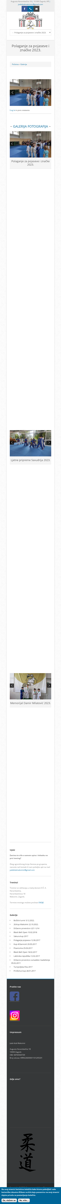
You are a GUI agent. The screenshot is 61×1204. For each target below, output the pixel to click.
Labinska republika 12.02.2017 (27, 956)
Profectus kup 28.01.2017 (25, 971)
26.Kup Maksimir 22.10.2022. (26, 924)
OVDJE (41, 902)
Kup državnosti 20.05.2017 (25, 944)
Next (48, 92)
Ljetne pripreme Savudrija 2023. (30, 460)
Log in (12, 110)
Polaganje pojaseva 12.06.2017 (27, 940)
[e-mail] (36, 9)
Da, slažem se (9, 1200)
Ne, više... (23, 1200)
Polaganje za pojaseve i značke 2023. (30, 162)
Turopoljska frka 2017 (23, 967)
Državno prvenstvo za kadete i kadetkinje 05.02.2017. (30, 961)
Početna (15, 64)
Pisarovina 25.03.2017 (23, 948)
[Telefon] (30, 9)
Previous (12, 92)
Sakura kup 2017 (21, 936)
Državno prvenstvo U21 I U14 (26, 928)
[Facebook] (25, 9)
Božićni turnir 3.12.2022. (24, 920)
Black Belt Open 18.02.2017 (25, 952)
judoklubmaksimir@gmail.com (30, 4)
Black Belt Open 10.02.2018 (25, 932)
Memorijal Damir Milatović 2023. (30, 703)
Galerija (23, 64)
